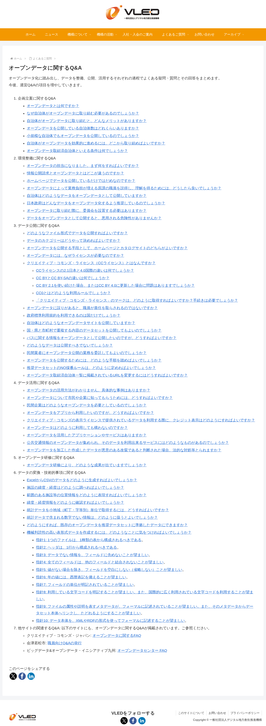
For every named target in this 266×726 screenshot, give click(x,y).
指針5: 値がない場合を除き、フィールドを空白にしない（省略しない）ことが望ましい (109, 570)
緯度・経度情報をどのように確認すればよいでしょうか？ (75, 502)
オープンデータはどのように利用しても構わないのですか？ (77, 428)
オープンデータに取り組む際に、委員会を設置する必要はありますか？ (87, 211)
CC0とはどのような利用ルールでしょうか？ (73, 293)
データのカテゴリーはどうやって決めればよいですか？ (73, 240)
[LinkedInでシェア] (31, 676)
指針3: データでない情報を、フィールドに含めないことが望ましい (92, 555)
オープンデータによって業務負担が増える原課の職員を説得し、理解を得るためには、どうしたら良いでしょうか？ (124, 188)
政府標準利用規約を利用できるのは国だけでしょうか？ (73, 315)
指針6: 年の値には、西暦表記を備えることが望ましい (81, 577)
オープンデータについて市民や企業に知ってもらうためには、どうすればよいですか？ (100, 398)
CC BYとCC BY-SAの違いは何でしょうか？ (73, 278)
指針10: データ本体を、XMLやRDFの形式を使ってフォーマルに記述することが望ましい (110, 621)
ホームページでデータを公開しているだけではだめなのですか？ (81, 181)
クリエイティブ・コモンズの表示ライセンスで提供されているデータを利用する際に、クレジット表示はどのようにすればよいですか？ (141, 420)
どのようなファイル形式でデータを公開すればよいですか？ (77, 233)
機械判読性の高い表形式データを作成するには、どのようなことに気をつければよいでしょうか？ (109, 532)
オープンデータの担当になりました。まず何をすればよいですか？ (83, 166)
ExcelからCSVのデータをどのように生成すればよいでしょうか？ (82, 480)
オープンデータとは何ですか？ (53, 106)
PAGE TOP (256, 701)
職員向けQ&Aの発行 (65, 643)
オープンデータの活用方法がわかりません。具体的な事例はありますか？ (88, 390)
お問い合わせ (217, 713)
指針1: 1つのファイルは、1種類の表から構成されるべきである (89, 540)
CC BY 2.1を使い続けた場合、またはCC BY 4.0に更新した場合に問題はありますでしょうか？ (115, 285)
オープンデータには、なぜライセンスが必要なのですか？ (75, 255)
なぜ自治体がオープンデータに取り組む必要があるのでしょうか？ (83, 113)
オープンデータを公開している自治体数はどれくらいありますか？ (83, 128)
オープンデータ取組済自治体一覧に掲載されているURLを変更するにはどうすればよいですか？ (107, 375)
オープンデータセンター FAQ (142, 650)
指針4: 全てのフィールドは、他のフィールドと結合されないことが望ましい (100, 562)
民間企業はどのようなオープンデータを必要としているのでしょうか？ (87, 405)
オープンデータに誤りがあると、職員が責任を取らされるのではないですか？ (92, 308)
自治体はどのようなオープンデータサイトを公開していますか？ (81, 323)
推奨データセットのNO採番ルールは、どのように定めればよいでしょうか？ (91, 368)
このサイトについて (191, 713)
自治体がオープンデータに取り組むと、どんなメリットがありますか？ (87, 121)
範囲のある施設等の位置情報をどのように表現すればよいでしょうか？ (87, 495)
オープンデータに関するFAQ (116, 635)
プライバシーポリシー (245, 713)
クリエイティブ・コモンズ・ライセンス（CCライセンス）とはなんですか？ (91, 263)
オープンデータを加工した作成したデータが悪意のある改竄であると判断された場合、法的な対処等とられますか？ (124, 450)
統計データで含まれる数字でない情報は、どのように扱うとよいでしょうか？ (92, 517)
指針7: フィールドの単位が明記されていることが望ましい (85, 585)
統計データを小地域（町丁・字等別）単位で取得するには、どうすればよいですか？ (98, 510)
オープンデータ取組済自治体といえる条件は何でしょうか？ (77, 151)
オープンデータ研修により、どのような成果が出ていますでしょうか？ (87, 465)
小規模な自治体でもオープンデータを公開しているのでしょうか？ (83, 136)
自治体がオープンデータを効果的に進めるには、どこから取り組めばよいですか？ (96, 143)
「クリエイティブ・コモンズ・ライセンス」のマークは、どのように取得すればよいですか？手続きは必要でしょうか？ (137, 300)
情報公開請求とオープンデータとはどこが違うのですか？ (75, 173)
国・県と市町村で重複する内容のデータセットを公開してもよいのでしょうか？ (94, 330)
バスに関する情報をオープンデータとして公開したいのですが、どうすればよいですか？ (101, 338)
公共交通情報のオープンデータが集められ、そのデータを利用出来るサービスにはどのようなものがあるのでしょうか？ (128, 443)
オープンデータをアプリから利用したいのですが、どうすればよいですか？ (90, 413)
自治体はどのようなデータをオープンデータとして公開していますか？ (87, 196)
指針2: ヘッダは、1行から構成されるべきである (76, 547)
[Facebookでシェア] (22, 676)
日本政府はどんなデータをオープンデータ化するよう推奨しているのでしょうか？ (96, 203)
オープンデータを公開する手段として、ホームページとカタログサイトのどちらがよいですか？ (107, 248)
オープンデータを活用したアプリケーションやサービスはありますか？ (87, 435)
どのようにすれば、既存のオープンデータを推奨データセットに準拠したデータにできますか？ (107, 525)
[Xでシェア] (13, 676)
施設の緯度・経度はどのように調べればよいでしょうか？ (75, 487)
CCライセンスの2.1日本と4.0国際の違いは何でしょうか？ (85, 270)
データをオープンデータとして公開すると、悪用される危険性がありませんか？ (94, 218)
